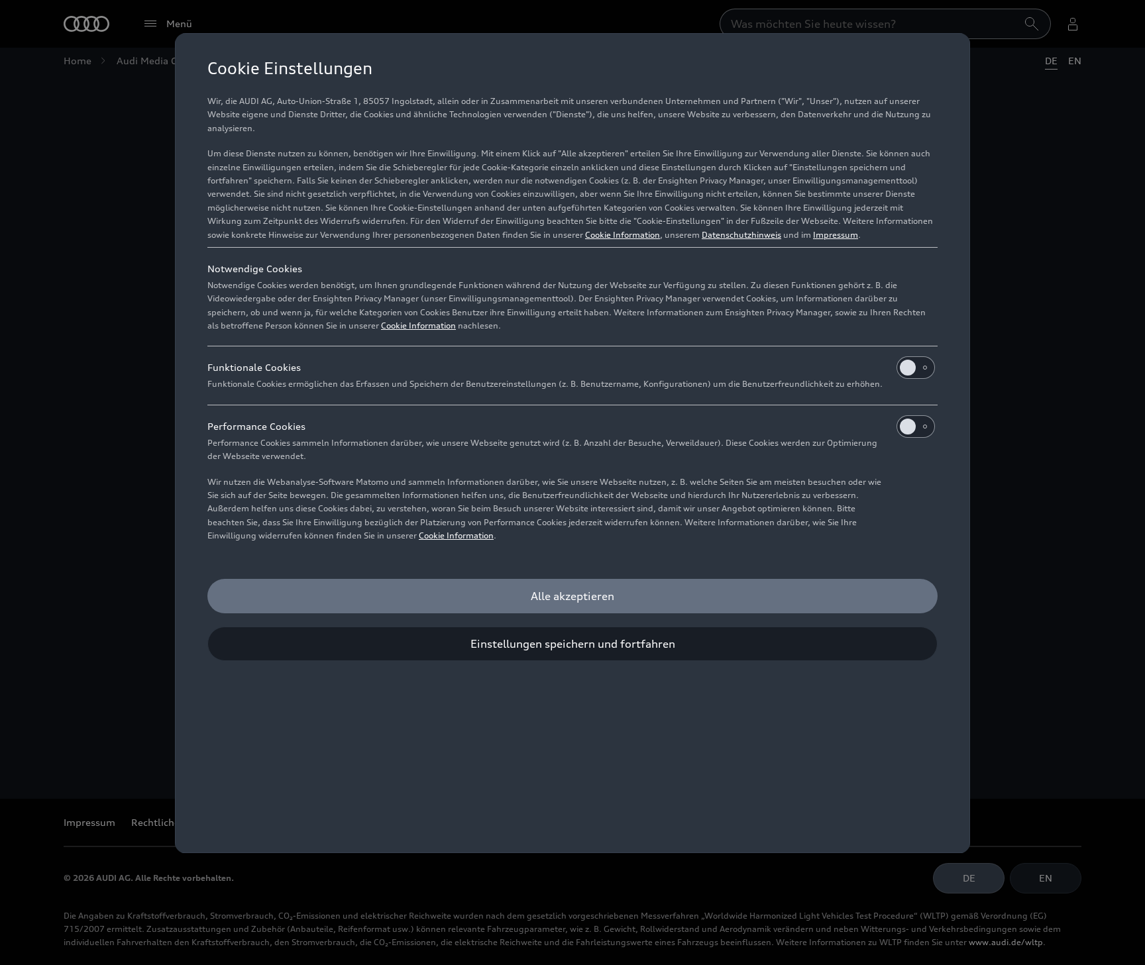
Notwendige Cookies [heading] (254, 268)
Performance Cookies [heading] (256, 426)
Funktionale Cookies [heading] (254, 367)
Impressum (835, 235)
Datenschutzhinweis (741, 235)
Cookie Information (622, 235)
